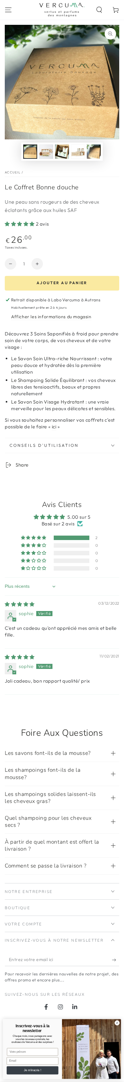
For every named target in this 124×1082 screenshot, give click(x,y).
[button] (99, 9)
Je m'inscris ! (32, 1070)
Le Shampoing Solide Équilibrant (48, 380)
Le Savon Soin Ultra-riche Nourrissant (53, 358)
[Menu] (8, 9)
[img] (20, 604)
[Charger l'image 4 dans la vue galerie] (78, 151)
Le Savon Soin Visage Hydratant (47, 402)
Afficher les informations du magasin (51, 317)
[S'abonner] (115, 960)
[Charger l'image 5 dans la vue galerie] (94, 151)
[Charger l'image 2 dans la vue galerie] (46, 151)
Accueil (13, 172)
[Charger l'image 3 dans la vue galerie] (62, 151)
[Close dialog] (117, 1023)
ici (54, 427)
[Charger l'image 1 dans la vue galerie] (30, 151)
